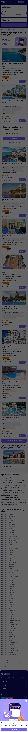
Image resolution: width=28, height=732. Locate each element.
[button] (14, 729)
